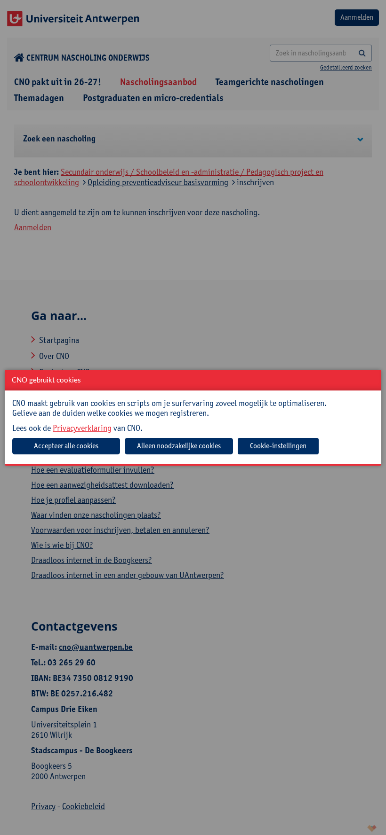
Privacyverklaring (82, 428)
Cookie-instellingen (278, 445)
